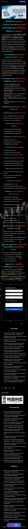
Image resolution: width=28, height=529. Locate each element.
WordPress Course (8, 72)
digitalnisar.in (14, 276)
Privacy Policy (5, 392)
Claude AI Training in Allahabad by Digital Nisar (15, 353)
